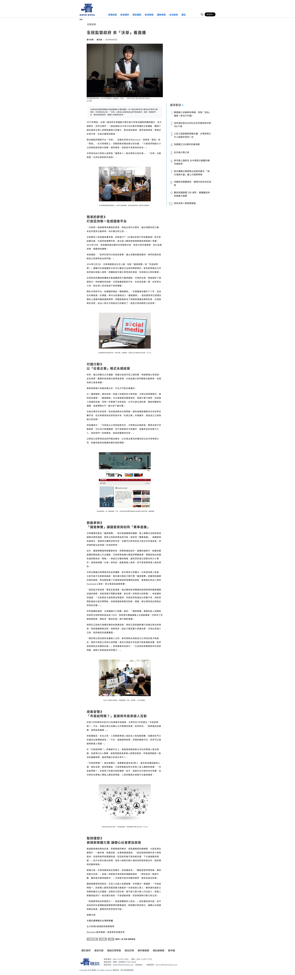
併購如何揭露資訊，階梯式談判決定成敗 (192, 183)
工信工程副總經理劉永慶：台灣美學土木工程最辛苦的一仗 (192, 135)
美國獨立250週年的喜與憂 (187, 144)
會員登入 (210, 14)
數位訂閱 (129, 950)
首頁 (81, 20)
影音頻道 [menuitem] (149, 15)
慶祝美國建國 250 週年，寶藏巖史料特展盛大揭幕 (192, 194)
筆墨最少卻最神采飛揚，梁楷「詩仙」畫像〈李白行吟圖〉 (192, 114)
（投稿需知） (139, 965)
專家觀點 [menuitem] (137, 15)
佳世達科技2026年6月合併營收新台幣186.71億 (192, 125)
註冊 (125, 939)
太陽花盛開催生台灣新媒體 (100, 920)
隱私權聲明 (158, 950)
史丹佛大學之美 (181, 152)
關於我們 (86, 950)
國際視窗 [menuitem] (161, 15)
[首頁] (86, 8)
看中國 (171, 950)
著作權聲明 (143, 950)
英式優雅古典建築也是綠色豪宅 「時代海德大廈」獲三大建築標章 (192, 173)
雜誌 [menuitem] (183, 15)
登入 (119, 939)
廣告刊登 (98, 950)
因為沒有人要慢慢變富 (185, 203)
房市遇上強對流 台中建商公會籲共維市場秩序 (192, 162)
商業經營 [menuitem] (112, 15)
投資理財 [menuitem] (124, 15)
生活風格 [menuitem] (173, 15)
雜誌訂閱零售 (114, 950)
